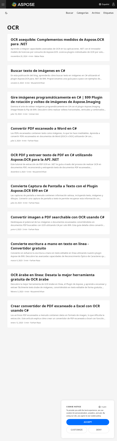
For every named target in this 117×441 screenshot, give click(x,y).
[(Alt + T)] (6, 13)
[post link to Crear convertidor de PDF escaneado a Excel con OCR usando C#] (58, 314)
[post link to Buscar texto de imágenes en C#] (58, 76)
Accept (88, 422)
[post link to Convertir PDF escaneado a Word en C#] (58, 134)
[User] (113, 4)
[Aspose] (23, 4)
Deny (99, 430)
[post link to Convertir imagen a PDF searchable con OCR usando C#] (58, 222)
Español (105, 4)
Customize (77, 430)
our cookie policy (94, 416)
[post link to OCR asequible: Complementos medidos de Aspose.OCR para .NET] (58, 47)
